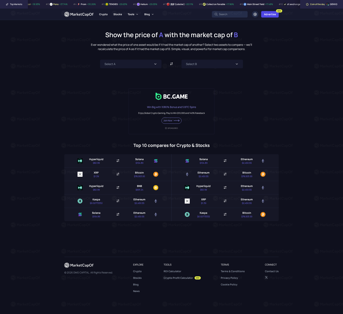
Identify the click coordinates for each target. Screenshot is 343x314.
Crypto (103, 14)
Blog (147, 14)
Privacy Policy (229, 278)
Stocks (117, 14)
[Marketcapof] (78, 14)
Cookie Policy (229, 284)
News (136, 291)
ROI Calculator (172, 271)
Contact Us (272, 271)
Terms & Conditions (233, 271)
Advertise (270, 14)
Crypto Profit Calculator (181, 278)
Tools (131, 14)
